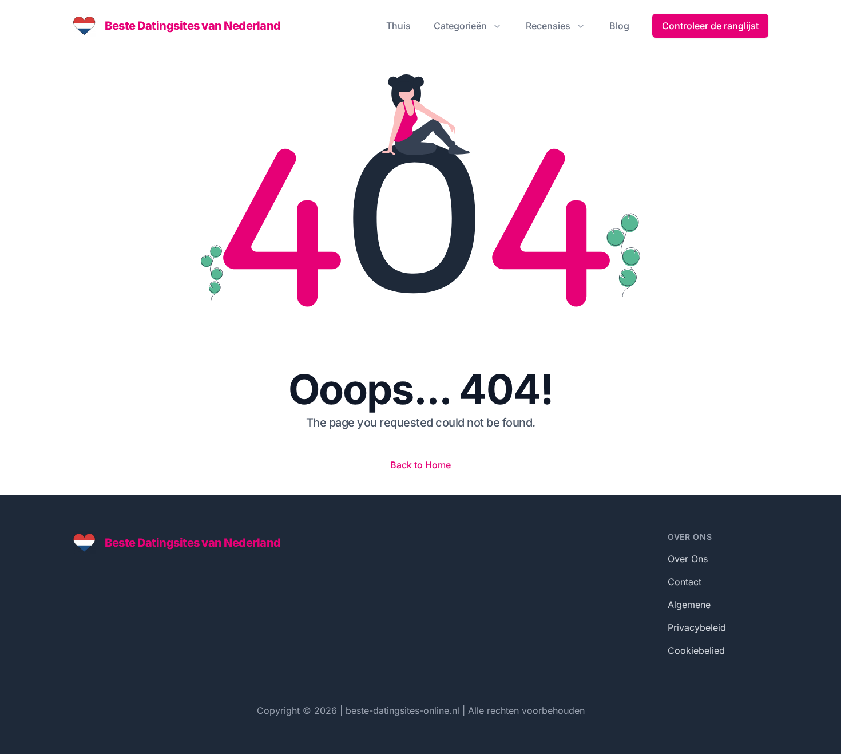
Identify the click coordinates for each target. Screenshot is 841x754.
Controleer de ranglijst (710, 25)
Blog (619, 25)
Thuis (398, 25)
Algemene (689, 604)
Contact (684, 581)
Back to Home (420, 465)
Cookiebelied (696, 650)
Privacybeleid (697, 627)
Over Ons (688, 558)
